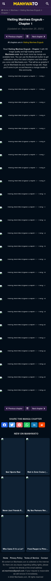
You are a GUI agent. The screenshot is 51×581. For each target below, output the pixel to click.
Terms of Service (31, 558)
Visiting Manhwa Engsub (33, 42)
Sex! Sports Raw (13, 472)
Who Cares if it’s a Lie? (13, 549)
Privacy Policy (16, 558)
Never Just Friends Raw (13, 510)
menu (3, 3)
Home (5, 558)
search (47, 3)
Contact (44, 558)
